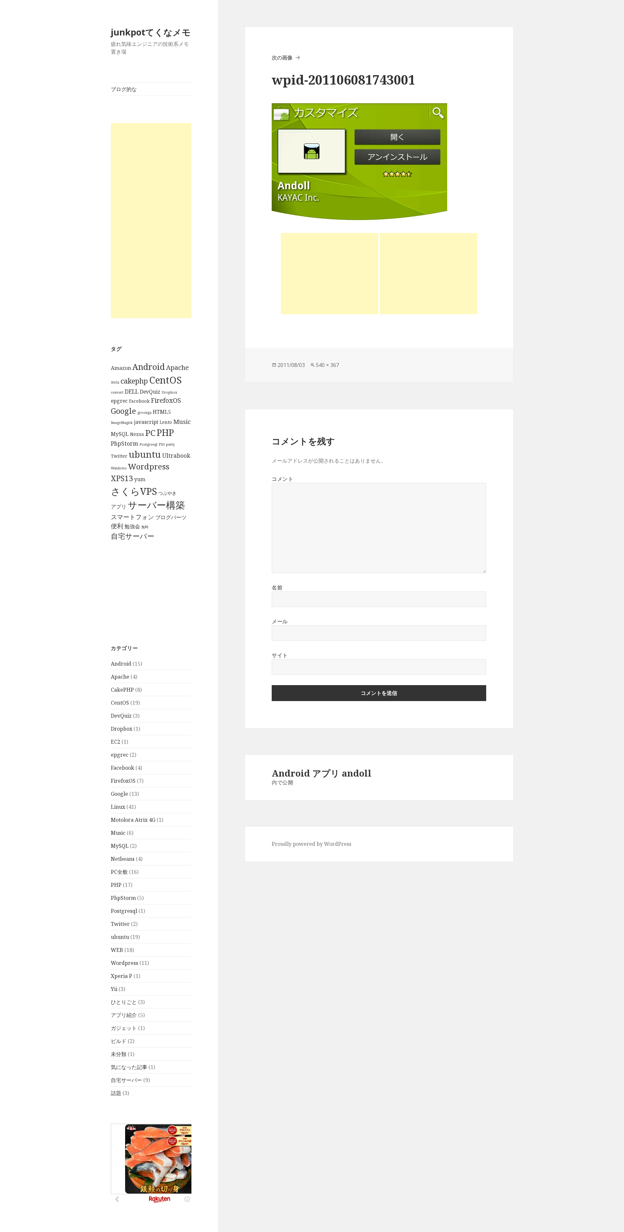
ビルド (118, 1041)
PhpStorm (124, 443)
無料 (145, 527)
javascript (146, 422)
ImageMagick (122, 422)
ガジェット (124, 1028)
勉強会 (132, 526)
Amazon (121, 368)
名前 (277, 587)
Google (123, 411)
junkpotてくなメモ (151, 32)
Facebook (139, 401)
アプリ (118, 506)
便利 (117, 526)
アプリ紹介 (124, 1015)
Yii (114, 989)
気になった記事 (129, 1067)
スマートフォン (132, 517)
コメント (282, 478)
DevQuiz (150, 391)
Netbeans (123, 858)
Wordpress (148, 466)
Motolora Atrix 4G (133, 819)
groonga (144, 412)
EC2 (115, 741)
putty (170, 444)
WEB (117, 950)
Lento (166, 422)
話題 (116, 1093)
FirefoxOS (166, 400)
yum (139, 479)
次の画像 (282, 57)
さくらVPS (134, 491)
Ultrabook (176, 455)
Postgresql (148, 444)
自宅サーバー (132, 536)
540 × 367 (327, 365)
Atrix (115, 382)
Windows (118, 468)
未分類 (118, 1054)
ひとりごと (124, 1002)
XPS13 (122, 478)
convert (117, 392)
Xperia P (121, 976)
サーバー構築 (156, 504)
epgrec (119, 400)
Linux (118, 806)
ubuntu (145, 454)
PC (150, 433)
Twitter (119, 456)
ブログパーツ (171, 517)
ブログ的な (124, 89)
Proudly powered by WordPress (311, 843)
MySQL (120, 434)
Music (182, 421)
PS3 (162, 444)
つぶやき (167, 493)
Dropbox (169, 392)
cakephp (134, 381)
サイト (280, 655)
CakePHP (122, 689)
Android (148, 366)
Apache (177, 367)
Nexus (137, 434)
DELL (131, 391)
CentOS (165, 379)
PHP (165, 432)
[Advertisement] (151, 220)
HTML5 (162, 411)
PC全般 (119, 871)
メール (280, 621)
